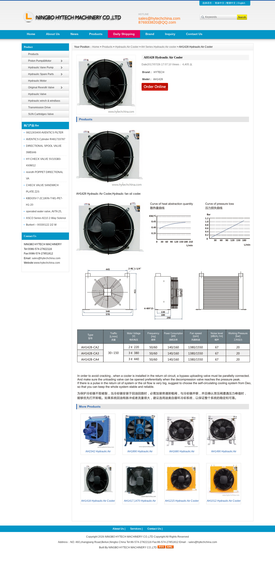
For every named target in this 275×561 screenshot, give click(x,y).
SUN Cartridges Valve (41, 114)
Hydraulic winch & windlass (44, 100)
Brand (149, 34)
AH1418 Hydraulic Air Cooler (98, 500)
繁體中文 (231, 3)
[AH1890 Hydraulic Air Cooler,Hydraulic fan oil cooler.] (140, 447)
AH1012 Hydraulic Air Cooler (224, 500)
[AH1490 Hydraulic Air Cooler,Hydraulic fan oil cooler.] (223, 447)
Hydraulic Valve (37, 94)
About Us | (119, 528)
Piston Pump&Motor (39, 60)
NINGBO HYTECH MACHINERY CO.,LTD (129, 536)
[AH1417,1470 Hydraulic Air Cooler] (140, 496)
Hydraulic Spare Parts (41, 74)
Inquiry (170, 34)
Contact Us (194, 34)
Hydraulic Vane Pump (40, 67)
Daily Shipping (124, 34)
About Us (53, 34)
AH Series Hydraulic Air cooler (158, 46)
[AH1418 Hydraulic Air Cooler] (98, 496)
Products (95, 34)
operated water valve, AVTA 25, (44, 211)
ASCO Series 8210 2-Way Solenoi (46, 218)
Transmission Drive (39, 107)
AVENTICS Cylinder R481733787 (45, 139)
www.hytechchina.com (47, 262)
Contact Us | (154, 528)
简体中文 (219, 3)
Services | (136, 528)
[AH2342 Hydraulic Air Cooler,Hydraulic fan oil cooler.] (98, 447)
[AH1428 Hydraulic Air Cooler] (106, 85)
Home (31, 34)
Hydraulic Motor (37, 80)
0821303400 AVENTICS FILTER (44, 132)
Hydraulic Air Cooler (127, 46)
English (241, 3)
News (74, 34)
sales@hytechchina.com (46, 258)
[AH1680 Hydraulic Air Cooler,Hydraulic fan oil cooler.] (182, 447)
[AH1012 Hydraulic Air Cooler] (223, 496)
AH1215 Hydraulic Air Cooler (182, 500)
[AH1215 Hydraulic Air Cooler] (182, 496)
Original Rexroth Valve (41, 87)
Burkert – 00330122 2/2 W (41, 224)
